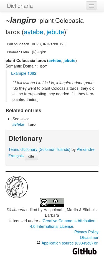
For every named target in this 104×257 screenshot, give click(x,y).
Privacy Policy (86, 231)
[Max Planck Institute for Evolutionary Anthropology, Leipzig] (17, 186)
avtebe (33, 31)
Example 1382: (24, 73)
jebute (55, 31)
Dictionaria (20, 5)
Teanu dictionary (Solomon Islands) (39, 149)
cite (31, 156)
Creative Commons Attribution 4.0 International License (63, 223)
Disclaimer (89, 237)
